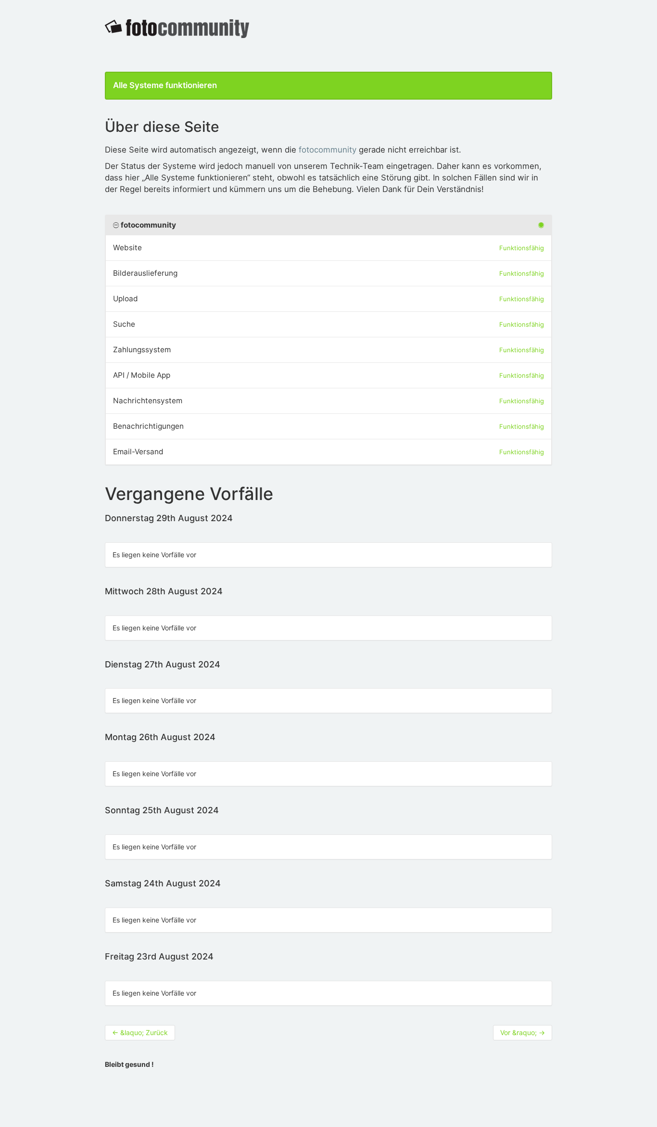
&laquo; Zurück (140, 1032)
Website (127, 247)
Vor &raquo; (522, 1032)
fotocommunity (327, 149)
